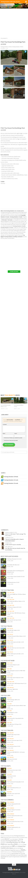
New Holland (8, 851)
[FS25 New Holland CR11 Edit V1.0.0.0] (3, 816)
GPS (11, 846)
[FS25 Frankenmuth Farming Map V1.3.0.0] (3, 782)
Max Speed (16, 850)
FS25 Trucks (10, 628)
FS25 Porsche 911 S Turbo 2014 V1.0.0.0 (15, 718)
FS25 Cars (9, 668)
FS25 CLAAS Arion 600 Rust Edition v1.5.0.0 (16, 601)
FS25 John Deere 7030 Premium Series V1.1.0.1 (16, 683)
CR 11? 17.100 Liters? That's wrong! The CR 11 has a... (15, 534)
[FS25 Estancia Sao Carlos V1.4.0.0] (3, 770)
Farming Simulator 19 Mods (8, 872)
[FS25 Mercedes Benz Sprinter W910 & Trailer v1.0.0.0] (3, 705)
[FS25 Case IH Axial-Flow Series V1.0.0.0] (3, 821)
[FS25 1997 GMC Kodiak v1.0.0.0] (3, 630)
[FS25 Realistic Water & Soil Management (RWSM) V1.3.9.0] (3, 572)
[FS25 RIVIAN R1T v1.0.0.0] (3, 712)
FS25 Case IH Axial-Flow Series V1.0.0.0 (15, 821)
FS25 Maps (9, 768)
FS (20, 842)
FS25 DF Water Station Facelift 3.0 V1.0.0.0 (15, 576)
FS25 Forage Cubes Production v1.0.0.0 (15, 677)
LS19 (16, 848)
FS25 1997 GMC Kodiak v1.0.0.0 (13, 630)
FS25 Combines (10, 802)
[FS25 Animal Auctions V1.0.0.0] (3, 584)
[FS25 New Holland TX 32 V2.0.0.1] (3, 810)
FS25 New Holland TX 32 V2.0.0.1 (13, 809)
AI (24, 837)
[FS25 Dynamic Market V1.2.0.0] (3, 665)
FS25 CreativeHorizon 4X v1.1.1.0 (14, 787)
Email (15, 433)
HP (13, 846)
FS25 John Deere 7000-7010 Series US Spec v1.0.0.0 (16, 613)
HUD (16, 846)
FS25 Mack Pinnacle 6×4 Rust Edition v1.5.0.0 (16, 636)
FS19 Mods (16, 872)
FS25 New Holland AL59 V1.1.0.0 (13, 827)
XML (20, 853)
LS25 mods (18, 855)
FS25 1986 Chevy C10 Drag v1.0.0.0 (14, 724)
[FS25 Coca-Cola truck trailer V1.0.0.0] (3, 740)
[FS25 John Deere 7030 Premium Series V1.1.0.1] (3, 683)
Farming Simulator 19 (12, 841)
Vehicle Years (9, 853)
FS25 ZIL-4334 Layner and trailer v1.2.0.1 (15, 653)
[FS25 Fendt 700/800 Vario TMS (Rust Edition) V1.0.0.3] (3, 594)
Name (4, 433)
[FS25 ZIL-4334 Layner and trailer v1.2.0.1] (3, 654)
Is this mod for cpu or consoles (13, 544)
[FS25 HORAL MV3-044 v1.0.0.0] (3, 566)
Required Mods (3, 853)
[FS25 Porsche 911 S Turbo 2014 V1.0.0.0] (3, 718)
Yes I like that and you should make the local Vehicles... (15, 549)
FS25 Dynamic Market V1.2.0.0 (13, 664)
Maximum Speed (9, 850)
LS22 (18, 848)
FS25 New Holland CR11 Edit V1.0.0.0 (14, 815)
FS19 (23, 842)
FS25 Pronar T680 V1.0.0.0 (12, 689)
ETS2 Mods (7, 835)
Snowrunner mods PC (15, 837)
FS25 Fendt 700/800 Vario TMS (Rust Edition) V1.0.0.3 (16, 595)
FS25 (16, 844)
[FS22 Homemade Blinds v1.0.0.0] (20, 400)
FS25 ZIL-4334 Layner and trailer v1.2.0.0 (15, 642)
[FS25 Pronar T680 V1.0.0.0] (3, 689)
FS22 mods (3, 835)
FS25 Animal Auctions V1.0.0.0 (13, 582)
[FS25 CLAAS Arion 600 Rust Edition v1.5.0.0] (3, 601)
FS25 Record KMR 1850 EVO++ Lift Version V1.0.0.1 (16, 753)
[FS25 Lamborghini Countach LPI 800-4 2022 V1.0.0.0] (3, 671)
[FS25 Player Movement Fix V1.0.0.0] (3, 560)
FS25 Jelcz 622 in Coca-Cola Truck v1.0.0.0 (15, 648)
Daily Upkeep (14, 839)
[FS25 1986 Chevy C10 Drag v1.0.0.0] (3, 724)
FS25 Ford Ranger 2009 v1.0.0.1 (13, 699)
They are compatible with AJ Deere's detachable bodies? (14, 540)
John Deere (9, 848)
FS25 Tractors (10, 592)
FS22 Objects (4, 38)
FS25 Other (9, 663)
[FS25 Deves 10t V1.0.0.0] (3, 759)
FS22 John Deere (9, 844)
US (6, 853)
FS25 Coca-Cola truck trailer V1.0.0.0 (14, 740)
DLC (18, 839)
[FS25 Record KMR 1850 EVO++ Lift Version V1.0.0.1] (3, 752)
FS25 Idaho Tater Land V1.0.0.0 (13, 793)
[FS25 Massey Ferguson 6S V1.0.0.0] (3, 607)
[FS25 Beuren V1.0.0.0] (3, 776)
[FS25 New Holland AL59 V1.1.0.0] (3, 827)
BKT (8, 839)
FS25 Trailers (10, 687)
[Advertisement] (14, 23)
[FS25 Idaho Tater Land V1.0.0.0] (3, 794)
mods (23, 850)
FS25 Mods (12, 855)
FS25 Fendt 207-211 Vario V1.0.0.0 (14, 620)
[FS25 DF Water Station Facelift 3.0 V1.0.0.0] (3, 578)
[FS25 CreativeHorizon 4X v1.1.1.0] (3, 788)
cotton (11, 839)
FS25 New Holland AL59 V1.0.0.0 (13, 804)
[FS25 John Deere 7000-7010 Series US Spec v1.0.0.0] (3, 613)
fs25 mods (8, 856)
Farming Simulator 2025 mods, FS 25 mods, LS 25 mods (11, 1)
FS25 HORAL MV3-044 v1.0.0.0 (13, 564)
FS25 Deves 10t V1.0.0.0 (12, 759)
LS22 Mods (22, 837)
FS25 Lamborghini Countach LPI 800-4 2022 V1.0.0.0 (16, 671)
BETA (4, 839)
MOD (20, 850)
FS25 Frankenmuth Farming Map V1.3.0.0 (15, 781)
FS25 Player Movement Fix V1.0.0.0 (14, 559)
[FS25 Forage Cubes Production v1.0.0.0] (3, 678)
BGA (6, 839)
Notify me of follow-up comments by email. (13, 437)
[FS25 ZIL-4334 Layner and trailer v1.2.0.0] (3, 642)
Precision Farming (16, 852)
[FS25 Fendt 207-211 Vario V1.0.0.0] (3, 620)
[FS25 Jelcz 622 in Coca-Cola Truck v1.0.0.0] (3, 648)
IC (17, 846)
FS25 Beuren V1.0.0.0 (11, 776)
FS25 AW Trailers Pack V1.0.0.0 (13, 734)
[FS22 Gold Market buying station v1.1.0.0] (7, 400)
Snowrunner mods (7, 837)
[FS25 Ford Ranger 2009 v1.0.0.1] (3, 700)
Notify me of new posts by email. (11, 440)
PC (11, 851)
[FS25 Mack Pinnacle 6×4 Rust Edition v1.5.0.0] (3, 636)
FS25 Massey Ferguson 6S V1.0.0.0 (14, 607)
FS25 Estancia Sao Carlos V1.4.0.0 (14, 770)
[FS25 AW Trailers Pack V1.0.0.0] (3, 735)
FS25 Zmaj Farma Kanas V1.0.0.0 (13, 746)
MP (25, 850)
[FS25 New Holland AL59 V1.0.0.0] (3, 804)
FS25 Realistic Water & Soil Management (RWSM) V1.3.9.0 (15, 571)
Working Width (15, 853)
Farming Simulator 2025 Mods (18, 856)
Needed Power (3, 851)
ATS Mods (12, 835)
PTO (23, 851)
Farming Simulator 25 (13, 842)
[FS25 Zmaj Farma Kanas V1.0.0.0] (3, 746)
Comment (5, 424)
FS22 (2, 844)
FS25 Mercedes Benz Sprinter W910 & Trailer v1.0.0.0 (16, 706)
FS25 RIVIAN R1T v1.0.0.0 (12, 712)
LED (14, 848)
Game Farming (20, 844)
